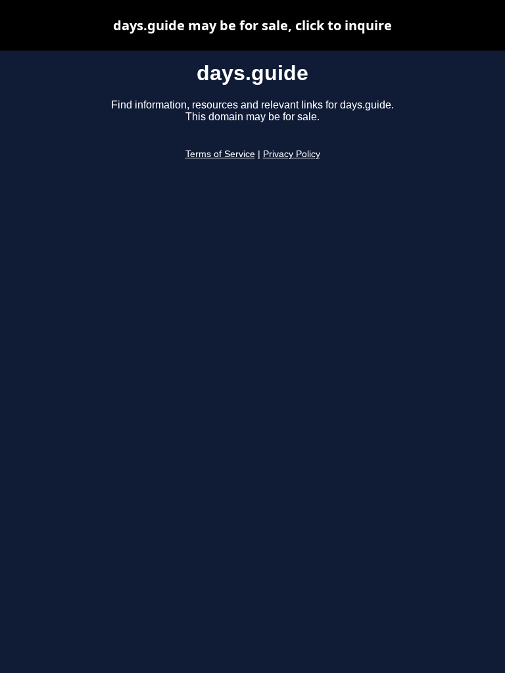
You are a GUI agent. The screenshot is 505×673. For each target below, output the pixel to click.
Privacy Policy (291, 154)
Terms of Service (220, 154)
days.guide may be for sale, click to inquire (252, 25)
